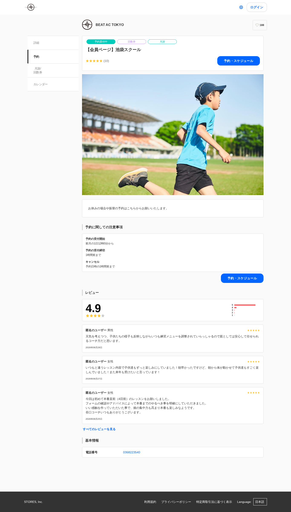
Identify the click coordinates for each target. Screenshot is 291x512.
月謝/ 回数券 (37, 70)
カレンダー (40, 84)
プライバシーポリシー (176, 501)
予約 (36, 56)
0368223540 (131, 452)
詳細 (36, 42)
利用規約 (150, 501)
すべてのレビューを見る (99, 429)
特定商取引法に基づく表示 (214, 501)
